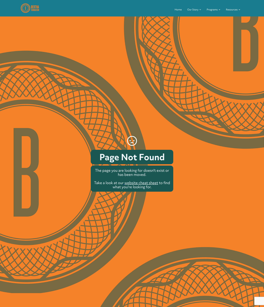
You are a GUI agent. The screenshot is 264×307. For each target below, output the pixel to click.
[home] (30, 8)
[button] (194, 9)
